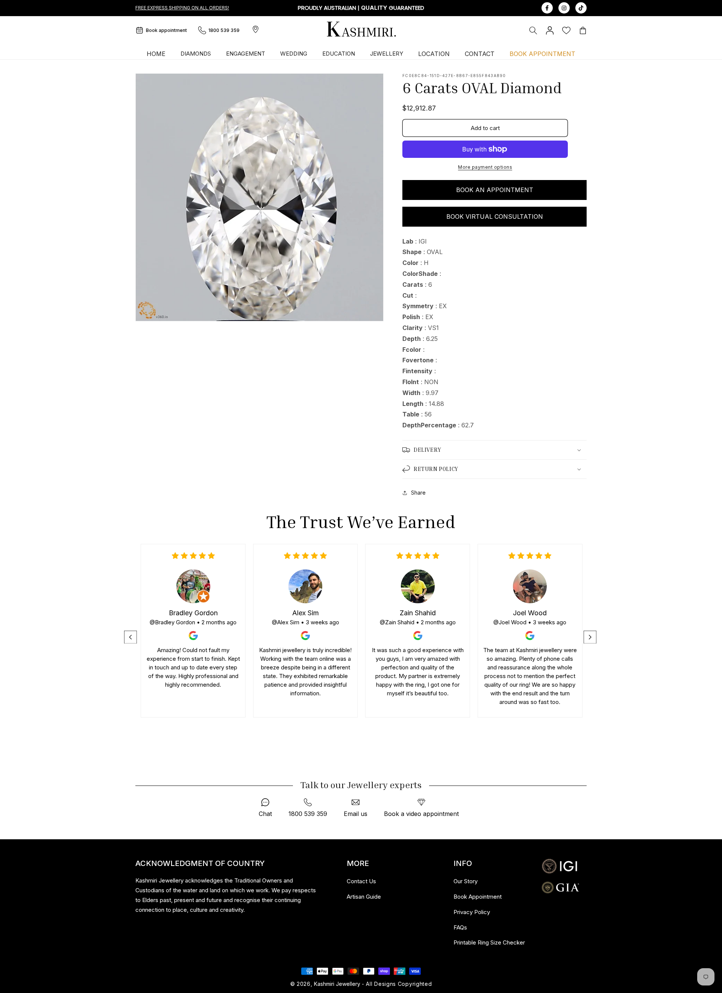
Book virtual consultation (494, 216)
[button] (533, 30)
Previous (131, 637)
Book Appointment (478, 896)
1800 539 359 (224, 30)
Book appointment (166, 30)
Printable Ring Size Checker (489, 942)
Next (591, 637)
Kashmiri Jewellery (337, 984)
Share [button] (418, 492)
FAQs (460, 927)
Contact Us (361, 881)
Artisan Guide (364, 896)
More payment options (485, 167)
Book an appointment (494, 190)
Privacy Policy (472, 912)
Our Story (466, 881)
